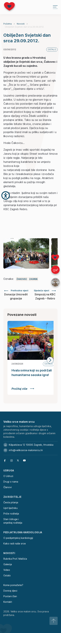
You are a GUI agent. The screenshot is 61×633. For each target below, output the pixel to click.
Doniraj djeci (10, 590)
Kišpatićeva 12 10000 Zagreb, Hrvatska (31, 444)
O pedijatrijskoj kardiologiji (18, 537)
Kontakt (7, 601)
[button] (50, 360)
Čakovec (22, 279)
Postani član (10, 596)
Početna (7, 23)
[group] (26, 253)
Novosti (21, 23)
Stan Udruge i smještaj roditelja (12, 521)
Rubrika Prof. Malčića (15, 558)
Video (6, 569)
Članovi (7, 487)
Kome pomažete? (13, 585)
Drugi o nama (10, 481)
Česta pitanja (10, 502)
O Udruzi (8, 476)
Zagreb (33, 279)
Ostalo (7, 575)
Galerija (7, 564)
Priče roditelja (11, 513)
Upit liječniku (10, 508)
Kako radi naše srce (14, 543)
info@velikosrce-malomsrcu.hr (26, 450)
